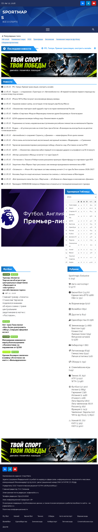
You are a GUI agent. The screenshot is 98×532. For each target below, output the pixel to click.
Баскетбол (76, 292)
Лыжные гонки (78, 334)
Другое (75, 314)
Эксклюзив (49, 39)
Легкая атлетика (79, 356)
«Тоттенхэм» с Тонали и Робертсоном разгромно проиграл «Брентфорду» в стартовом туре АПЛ (52, 159)
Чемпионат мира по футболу (68, 39)
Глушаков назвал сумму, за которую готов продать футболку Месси (40, 104)
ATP (73, 378)
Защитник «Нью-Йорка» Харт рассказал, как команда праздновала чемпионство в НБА (48, 164)
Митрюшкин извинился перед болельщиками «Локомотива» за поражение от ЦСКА (13, 343)
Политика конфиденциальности (15, 509)
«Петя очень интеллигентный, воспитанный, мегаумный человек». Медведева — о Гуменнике (51, 140)
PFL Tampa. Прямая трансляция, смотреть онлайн (32, 87)
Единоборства (78, 320)
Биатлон (75, 328)
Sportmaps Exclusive (79, 276)
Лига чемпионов (79, 403)
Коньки (74, 331)
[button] (93, 29)
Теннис (74, 375)
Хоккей (74, 420)
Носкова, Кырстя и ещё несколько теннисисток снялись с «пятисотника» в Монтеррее (48, 174)
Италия (75, 398)
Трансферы (38, 39)
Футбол (14, 274)
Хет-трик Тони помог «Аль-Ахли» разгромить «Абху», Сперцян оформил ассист (15, 328)
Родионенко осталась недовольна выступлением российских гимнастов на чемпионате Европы (52, 123)
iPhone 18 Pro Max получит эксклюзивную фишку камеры (36, 99)
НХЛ (73, 426)
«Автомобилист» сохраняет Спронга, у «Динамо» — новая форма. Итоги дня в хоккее (47, 135)
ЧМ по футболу (79, 415)
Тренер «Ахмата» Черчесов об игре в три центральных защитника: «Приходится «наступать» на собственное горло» (15, 283)
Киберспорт (77, 345)
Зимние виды (77, 325)
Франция (75, 409)
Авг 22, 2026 (10, 293)
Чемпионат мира (18, 39)
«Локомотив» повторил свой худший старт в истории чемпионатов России (43, 108)
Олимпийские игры (80, 367)
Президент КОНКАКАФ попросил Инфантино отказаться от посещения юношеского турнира (51, 184)
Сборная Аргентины (10, 43)
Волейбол (76, 309)
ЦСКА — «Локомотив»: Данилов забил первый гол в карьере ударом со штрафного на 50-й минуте (53, 150)
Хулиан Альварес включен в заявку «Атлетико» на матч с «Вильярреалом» (15, 357)
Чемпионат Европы (81, 412)
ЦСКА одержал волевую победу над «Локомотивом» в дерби (38, 118)
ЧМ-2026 (5, 39)
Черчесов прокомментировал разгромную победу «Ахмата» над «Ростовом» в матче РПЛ (49, 145)
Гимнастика (77, 353)
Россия (6, 274)
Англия (74, 389)
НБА (73, 298)
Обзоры (75, 362)
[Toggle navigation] (47, 29)
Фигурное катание (80, 337)
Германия (76, 392)
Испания (6, 352)
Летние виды (77, 350)
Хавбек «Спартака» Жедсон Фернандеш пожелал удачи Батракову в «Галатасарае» (47, 113)
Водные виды (78, 303)
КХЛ (73, 423)
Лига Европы (77, 401)
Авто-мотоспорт (80, 284)
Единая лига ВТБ (79, 295)
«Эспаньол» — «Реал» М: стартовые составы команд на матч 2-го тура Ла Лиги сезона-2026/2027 (53, 169)
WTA (73, 381)
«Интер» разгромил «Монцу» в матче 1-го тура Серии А (35, 155)
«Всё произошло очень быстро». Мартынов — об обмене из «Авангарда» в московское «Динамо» (53, 179)
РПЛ (29, 39)
